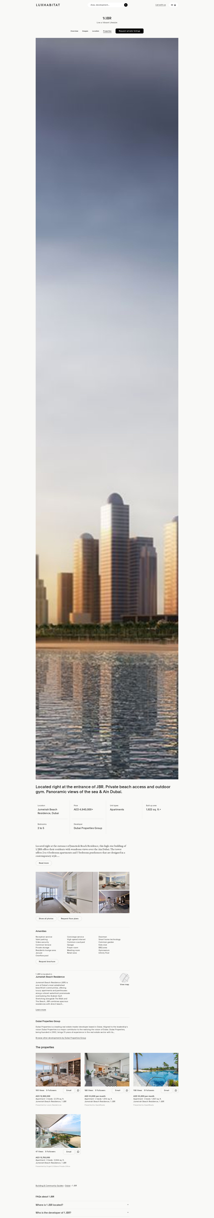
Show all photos (46, 918)
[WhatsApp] (78, 1090)
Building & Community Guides (49, 1186)
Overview (74, 31)
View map (124, 984)
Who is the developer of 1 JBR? (53, 1212)
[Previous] (39, 1070)
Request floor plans (70, 918)
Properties (107, 31)
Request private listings (129, 31)
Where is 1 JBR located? (49, 1204)
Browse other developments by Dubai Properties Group (61, 1038)
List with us (161, 5)
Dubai (67, 1186)
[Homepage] (48, 5)
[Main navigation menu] (173, 4)
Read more (44, 863)
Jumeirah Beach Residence (48, 1101)
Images (85, 31)
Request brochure (47, 961)
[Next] (77, 1070)
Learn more (41, 1010)
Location (95, 31)
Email (68, 1090)
